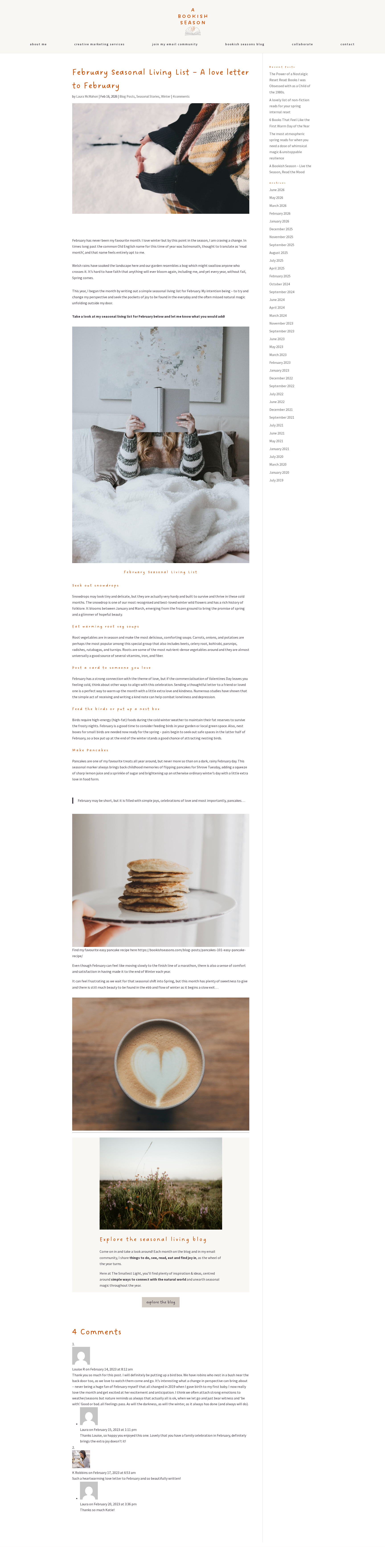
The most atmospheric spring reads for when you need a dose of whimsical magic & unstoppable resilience (288, 146)
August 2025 (278, 252)
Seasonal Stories (148, 96)
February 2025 (280, 276)
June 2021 (277, 433)
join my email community (175, 44)
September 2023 (281, 331)
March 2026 (278, 205)
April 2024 (277, 307)
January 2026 (279, 221)
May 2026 (276, 197)
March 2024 (278, 315)
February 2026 (280, 213)
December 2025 (281, 229)
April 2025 (277, 268)
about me (38, 44)
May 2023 (276, 346)
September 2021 (281, 417)
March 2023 (278, 354)
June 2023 (277, 339)
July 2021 (276, 425)
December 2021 (281, 409)
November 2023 (281, 323)
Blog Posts (127, 96)
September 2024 (281, 292)
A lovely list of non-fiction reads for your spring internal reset (289, 106)
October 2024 (279, 284)
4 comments (181, 96)
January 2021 (279, 448)
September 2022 (281, 386)
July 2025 (276, 260)
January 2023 (279, 370)
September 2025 (281, 245)
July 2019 (276, 480)
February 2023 (280, 362)
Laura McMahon (87, 96)
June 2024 (277, 299)
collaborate (302, 44)
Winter (165, 96)
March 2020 (278, 464)
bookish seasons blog (244, 44)
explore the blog (160, 1302)
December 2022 (281, 378)
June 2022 (277, 401)
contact (347, 44)
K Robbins (80, 1472)
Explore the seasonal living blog (153, 1239)
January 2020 (279, 472)
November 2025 (281, 237)
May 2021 (276, 441)
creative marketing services (99, 44)
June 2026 (277, 189)
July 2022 (276, 394)
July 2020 (276, 456)
